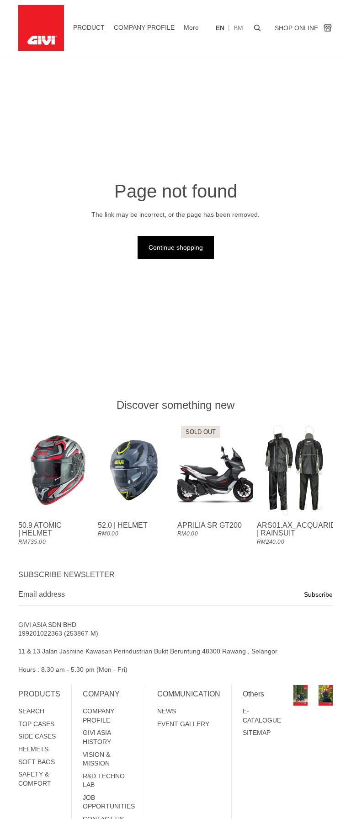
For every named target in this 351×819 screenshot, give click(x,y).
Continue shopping (176, 247)
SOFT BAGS (36, 761)
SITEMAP (257, 732)
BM (238, 28)
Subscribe (318, 594)
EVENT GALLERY (183, 724)
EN (220, 28)
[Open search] (257, 28)
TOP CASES (36, 724)
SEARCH (31, 711)
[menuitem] (191, 27)
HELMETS (33, 749)
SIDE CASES (37, 736)
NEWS (166, 711)
